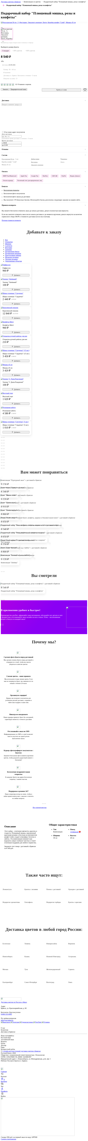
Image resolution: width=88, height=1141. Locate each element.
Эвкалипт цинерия (37, 165)
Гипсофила (28, 902)
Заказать (5, 89)
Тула (26, 969)
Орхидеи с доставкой (76, 889)
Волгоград (50, 982)
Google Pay (34, 176)
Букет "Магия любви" (9, 493)
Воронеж (71, 944)
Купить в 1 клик (61, 90)
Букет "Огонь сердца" (9, 515)
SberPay (45, 176)
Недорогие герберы (53, 902)
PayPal (64, 176)
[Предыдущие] (2, 27)
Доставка (8, 65)
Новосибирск (7, 956)
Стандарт (5, 51)
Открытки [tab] (9, 242)
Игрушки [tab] (8, 248)
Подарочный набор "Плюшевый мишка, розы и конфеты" (22, 589)
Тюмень (27, 944)
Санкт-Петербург (30, 982)
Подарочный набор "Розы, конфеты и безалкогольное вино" (23, 530)
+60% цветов (30, 51)
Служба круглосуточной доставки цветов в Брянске (22, 1051)
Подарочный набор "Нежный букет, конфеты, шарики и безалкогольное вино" (29, 523)
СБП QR (54, 176)
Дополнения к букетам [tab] (13, 261)
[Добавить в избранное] (85, 90)
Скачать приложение (8, 1139)
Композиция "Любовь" (9, 561)
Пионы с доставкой (53, 889)
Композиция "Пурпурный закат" (13, 485)
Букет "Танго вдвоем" (9, 545)
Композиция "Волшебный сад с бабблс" (15, 553)
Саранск (71, 969)
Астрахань (72, 956)
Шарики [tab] (8, 244)
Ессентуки (6, 944)
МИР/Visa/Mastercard (9, 176)
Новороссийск (51, 944)
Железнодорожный (53, 969)
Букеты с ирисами (75, 902)
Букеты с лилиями (31, 889)
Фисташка (34, 162)
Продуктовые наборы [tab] (13, 255)
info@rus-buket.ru (7, 1020)
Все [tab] (6, 240)
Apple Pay (24, 176)
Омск (70, 982)
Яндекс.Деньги (75, 176)
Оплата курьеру (8, 180)
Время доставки (7, 140)
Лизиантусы (7, 889)
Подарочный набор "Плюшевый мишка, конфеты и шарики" (23, 538)
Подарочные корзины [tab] (13, 253)
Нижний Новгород (53, 956)
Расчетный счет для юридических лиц (29, 180)
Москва (5, 969)
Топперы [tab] (8, 249)
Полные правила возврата (11, 220)
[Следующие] (3, 41)
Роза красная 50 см (8, 159)
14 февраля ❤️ (75, 832)
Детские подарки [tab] (11, 259)
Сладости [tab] (8, 246)
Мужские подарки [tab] (12, 257)
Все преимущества (39, 807)
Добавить (17, 275)
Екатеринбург (8, 982)
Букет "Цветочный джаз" (10, 508)
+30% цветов (17, 51)
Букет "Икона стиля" (8, 500)
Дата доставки (7, 134)
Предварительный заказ (18, 89)
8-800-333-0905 (6, 1014)
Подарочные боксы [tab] (12, 251)
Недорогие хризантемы (11, 902)
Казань (27, 956)
